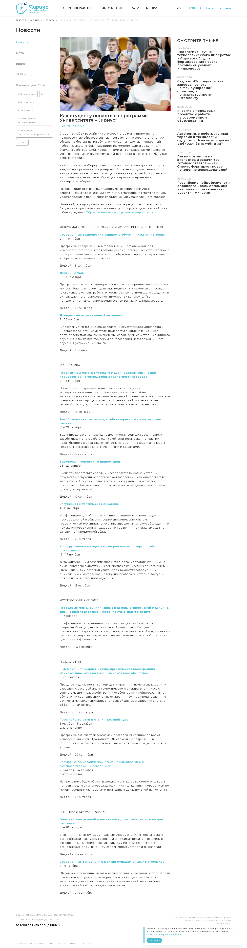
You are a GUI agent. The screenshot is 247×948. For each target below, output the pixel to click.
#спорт (22, 142)
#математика (26, 102)
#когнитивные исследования (27, 120)
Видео (21, 63)
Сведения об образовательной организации (45, 915)
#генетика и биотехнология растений (33, 132)
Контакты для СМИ (30, 85)
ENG (192, 8)
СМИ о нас (24, 74)
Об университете (78, 8)
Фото (20, 53)
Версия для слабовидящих (36, 925)
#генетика (24, 110)
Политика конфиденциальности (37, 919)
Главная (21, 20)
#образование (27, 94)
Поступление (111, 8)
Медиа (151, 8)
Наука (134, 8)
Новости (49, 20)
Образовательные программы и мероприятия (120, 212)
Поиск (209, 8)
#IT (43, 94)
